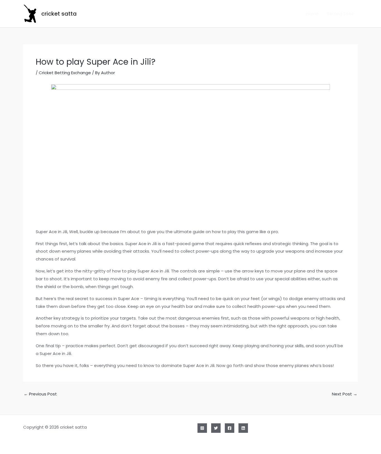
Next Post (344, 394)
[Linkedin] (243, 428)
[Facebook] (229, 428)
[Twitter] (216, 428)
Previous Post (40, 394)
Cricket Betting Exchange (65, 73)
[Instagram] (202, 428)
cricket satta (59, 14)
